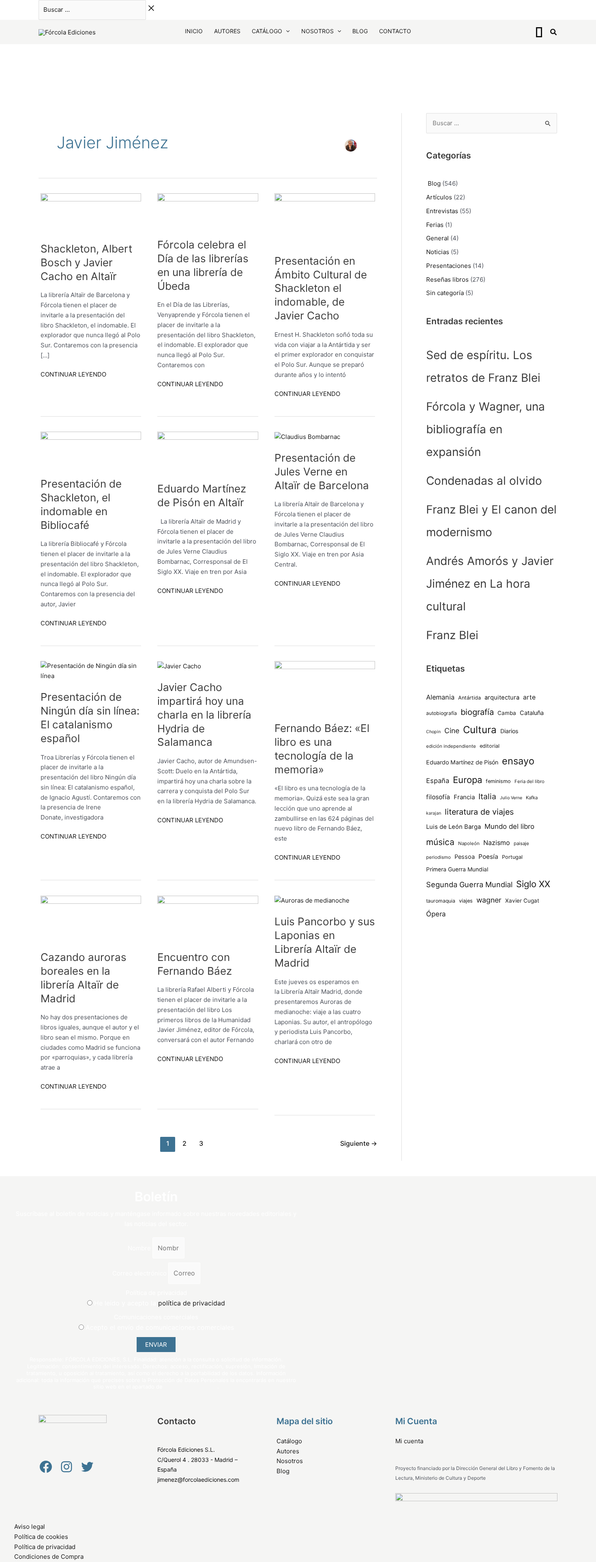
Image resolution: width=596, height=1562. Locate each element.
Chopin (433, 731)
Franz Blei (452, 635)
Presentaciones (448, 266)
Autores (227, 31)
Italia (487, 796)
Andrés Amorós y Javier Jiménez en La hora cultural (489, 583)
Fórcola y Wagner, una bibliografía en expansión (485, 429)
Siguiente (358, 1143)
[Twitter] (87, 1466)
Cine (451, 730)
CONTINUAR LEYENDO (73, 374)
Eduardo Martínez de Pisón (462, 762)
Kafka (532, 797)
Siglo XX (533, 884)
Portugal (512, 857)
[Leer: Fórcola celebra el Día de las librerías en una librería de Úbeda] (207, 210)
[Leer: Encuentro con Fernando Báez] (207, 918)
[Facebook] (46, 1466)
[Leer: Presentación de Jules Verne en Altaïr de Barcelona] (307, 436)
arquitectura (502, 697)
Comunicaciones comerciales (156, 1317)
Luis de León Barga (453, 826)
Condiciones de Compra (49, 1556)
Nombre (140, 1248)
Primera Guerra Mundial (457, 869)
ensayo (518, 761)
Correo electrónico (140, 1273)
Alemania (440, 697)
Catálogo (267, 31)
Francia (464, 797)
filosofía (438, 797)
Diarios (509, 731)
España (437, 781)
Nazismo (496, 843)
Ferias (435, 225)
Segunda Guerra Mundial (469, 884)
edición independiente (451, 746)
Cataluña (532, 713)
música (440, 842)
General (437, 238)
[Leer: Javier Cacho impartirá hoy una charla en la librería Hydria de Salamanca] (179, 666)
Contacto (395, 31)
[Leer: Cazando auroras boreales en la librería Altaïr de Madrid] (91, 918)
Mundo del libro (509, 826)
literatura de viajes (479, 812)
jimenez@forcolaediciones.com (198, 1479)
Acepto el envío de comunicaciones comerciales (160, 1327)
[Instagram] (66, 1466)
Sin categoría (445, 293)
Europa (467, 780)
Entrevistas (442, 211)
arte (529, 697)
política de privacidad (191, 1303)
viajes (466, 901)
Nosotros (317, 31)
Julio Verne (511, 797)
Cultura (480, 730)
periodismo (438, 857)
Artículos (439, 197)
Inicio (194, 31)
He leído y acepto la (159, 1303)
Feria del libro (530, 781)
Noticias (437, 252)
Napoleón (469, 843)
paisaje (521, 843)
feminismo (498, 781)
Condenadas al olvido (484, 481)
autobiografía (441, 713)
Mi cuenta (409, 1441)
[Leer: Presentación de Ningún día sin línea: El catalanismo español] (91, 670)
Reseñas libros (447, 279)
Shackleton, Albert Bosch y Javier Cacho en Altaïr (86, 262)
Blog (360, 31)
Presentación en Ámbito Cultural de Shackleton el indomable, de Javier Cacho (320, 288)
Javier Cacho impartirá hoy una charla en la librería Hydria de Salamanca (204, 714)
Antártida (469, 698)
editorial (490, 746)
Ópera (436, 914)
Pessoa (465, 856)
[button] (285, 31)
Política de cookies (41, 1537)
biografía (477, 712)
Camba (506, 713)
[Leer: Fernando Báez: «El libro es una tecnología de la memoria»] (324, 686)
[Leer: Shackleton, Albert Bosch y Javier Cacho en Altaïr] (91, 212)
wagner (489, 900)
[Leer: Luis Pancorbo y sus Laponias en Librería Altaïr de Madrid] (311, 900)
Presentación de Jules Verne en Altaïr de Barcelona (321, 471)
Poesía (488, 856)
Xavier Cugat (522, 900)
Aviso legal (29, 1526)
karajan (433, 813)
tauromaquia (440, 901)
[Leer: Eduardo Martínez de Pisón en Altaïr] (207, 452)
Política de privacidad (156, 1293)
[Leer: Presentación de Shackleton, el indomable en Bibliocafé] (91, 449)
